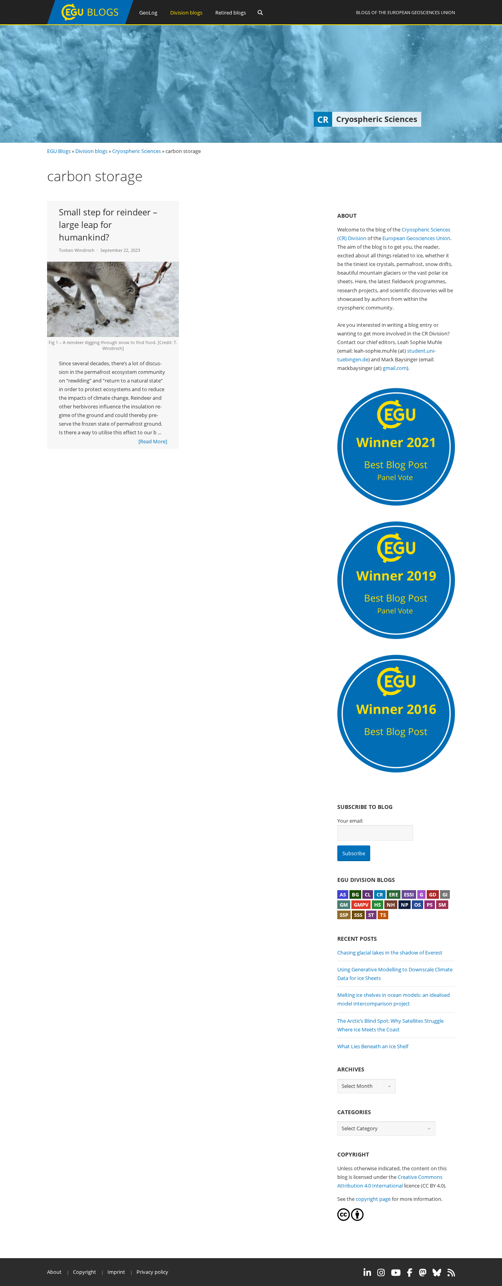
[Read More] (152, 441)
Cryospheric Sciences (136, 151)
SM (442, 904)
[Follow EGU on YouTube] (396, 1272)
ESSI (409, 894)
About (54, 1271)
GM (344, 904)
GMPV (361, 904)
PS (430, 904)
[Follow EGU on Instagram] (381, 1272)
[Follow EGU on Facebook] (410, 1272)
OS (417, 904)
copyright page (373, 1198)
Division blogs (186, 12)
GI (444, 894)
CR (379, 894)
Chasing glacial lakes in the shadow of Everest (389, 952)
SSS (358, 914)
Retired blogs (230, 12)
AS (343, 894)
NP (404, 904)
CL (368, 894)
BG (355, 894)
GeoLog (148, 12)
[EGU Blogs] (90, 22)
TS (383, 914)
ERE (393, 894)
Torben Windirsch (77, 250)
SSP (344, 914)
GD (433, 894)
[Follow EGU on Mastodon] (422, 1272)
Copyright (84, 1271)
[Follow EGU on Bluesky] (437, 1272)
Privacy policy (152, 1271)
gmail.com (395, 368)
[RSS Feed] (451, 1272)
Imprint (116, 1271)
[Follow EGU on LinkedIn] (367, 1272)
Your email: (350, 820)
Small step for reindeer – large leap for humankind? (108, 224)
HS (377, 904)
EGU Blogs (59, 151)
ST (371, 914)
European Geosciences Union (421, 12)
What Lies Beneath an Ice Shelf (372, 1046)
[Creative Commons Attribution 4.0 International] (343, 1218)
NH (391, 904)
